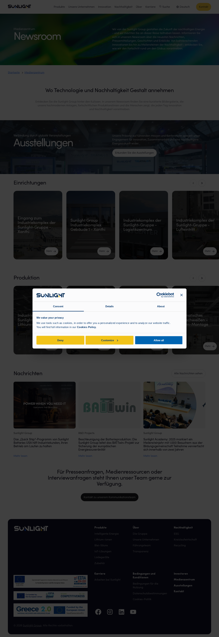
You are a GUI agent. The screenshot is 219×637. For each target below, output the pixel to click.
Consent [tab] (58, 306)
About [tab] (161, 306)
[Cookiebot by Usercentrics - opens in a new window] (159, 295)
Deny (60, 340)
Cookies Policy (86, 327)
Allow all (159, 340)
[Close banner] (181, 295)
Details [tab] (109, 306)
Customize (107, 340)
